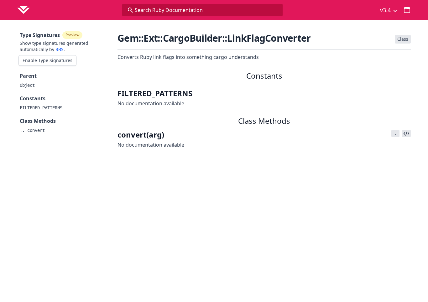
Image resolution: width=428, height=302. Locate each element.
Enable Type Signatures (47, 60)
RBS (59, 49)
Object (27, 85)
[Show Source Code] (406, 133)
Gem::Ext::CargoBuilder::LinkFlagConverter (214, 38)
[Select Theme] (407, 10)
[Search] (130, 10)
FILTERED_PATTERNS (41, 107)
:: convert (32, 130)
